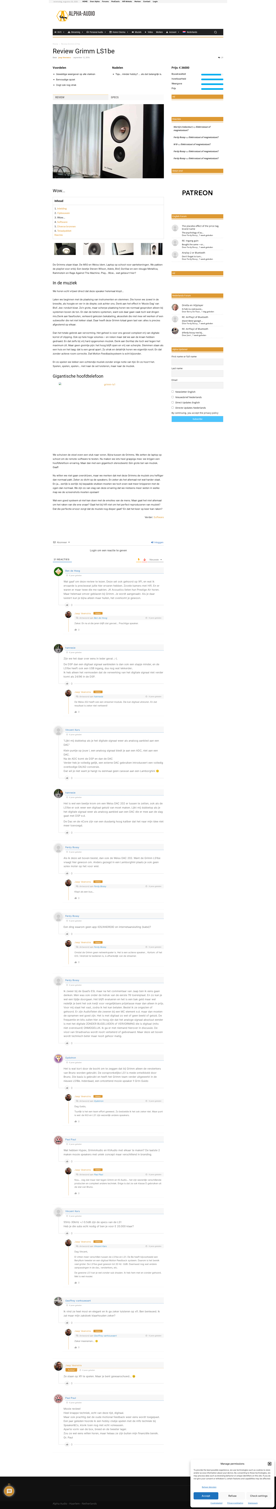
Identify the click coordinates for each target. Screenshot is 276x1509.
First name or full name (184, 356)
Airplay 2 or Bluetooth (193, 252)
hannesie (70, 647)
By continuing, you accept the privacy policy (195, 412)
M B (175, 144)
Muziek (138, 32)
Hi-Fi (59, 32)
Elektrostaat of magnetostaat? (203, 137)
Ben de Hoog (72, 570)
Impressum (253, 1503)
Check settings (259, 1495)
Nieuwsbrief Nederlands (188, 397)
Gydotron (70, 1057)
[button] (269, 1463)
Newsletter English (185, 391)
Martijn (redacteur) (182, 126)
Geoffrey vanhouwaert (105, 1335)
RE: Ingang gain (190, 240)
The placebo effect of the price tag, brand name (200, 227)
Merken (159, 32)
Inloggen (158, 542)
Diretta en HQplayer (192, 305)
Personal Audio (96, 32)
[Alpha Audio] (76, 16)
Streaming (75, 32)
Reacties (58, 235)
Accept (206, 1495)
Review (59, 97)
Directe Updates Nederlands (190, 407)
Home (55, 43)
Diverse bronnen (66, 226)
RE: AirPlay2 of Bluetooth (195, 317)
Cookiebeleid (216, 1503)
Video (150, 32)
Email (174, 379)
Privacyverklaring (235, 1503)
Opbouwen (63, 213)
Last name (177, 368)
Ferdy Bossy (72, 847)
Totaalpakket (64, 231)
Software (62, 222)
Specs (115, 97)
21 (222, 57)
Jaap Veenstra (64, 57)
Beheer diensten (209, 1487)
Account (172, 32)
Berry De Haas (193, 311)
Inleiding (62, 208)
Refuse (232, 1495)
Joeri (189, 335)
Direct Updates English (187, 402)
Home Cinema (119, 32)
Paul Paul (70, 1139)
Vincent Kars (72, 729)
